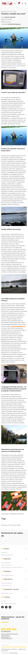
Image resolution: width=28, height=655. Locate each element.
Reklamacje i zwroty (7, 593)
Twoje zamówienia (6, 583)
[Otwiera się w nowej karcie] (2, 607)
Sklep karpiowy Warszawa (8, 603)
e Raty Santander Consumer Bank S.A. (12, 567)
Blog (15, 11)
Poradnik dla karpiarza (14, 24)
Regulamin (4, 552)
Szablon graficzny (9, 653)
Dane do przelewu (6, 565)
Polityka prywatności (7, 555)
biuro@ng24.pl (6, 631)
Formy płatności (6, 562)
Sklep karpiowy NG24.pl (6, 11)
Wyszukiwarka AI (5, 644)
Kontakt (3, 601)
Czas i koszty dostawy (7, 575)
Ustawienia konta (6, 585)
